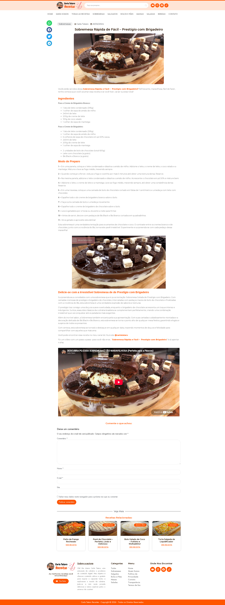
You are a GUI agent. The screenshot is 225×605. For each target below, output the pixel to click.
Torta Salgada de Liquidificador (166, 540)
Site (58, 487)
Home (50, 14)
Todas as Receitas (81, 14)
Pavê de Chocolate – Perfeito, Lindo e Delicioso (103, 541)
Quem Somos (62, 14)
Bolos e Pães (127, 14)
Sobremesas (99, 14)
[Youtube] (153, 5)
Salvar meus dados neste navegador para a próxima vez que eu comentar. (88, 497)
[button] (49, 23)
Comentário (62, 439)
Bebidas (161, 14)
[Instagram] (157, 5)
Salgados (113, 14)
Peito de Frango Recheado (71, 540)
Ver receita (71, 545)
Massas (140, 14)
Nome (60, 468)
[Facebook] (162, 5)
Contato (173, 14)
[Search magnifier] (146, 5)
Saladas (151, 14)
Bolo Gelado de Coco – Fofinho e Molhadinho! (134, 541)
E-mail (60, 478)
